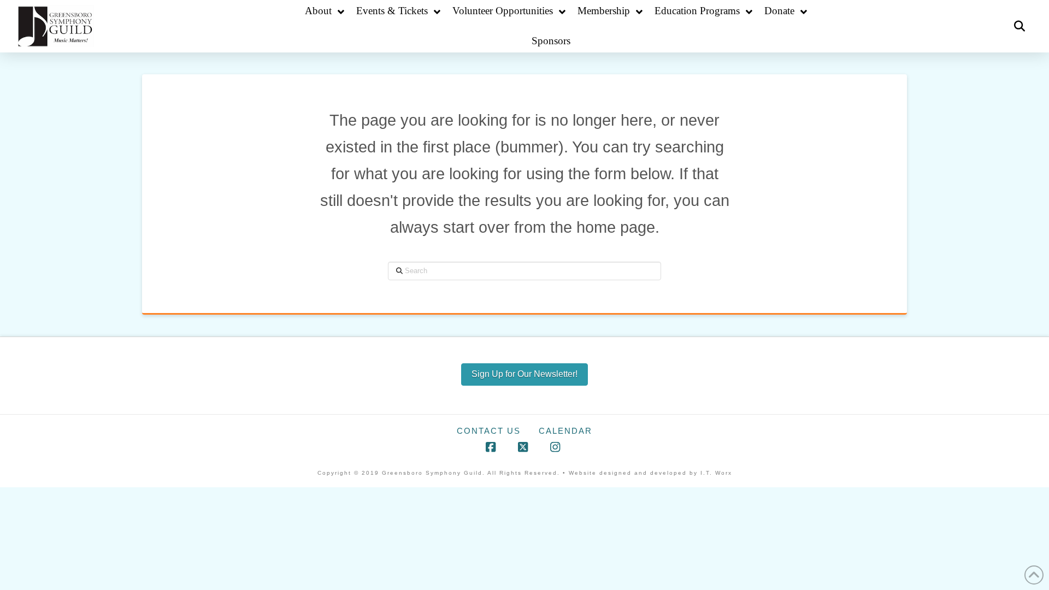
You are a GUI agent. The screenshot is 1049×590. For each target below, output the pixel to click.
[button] (1019, 26)
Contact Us (489, 430)
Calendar (565, 430)
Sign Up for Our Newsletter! (524, 374)
